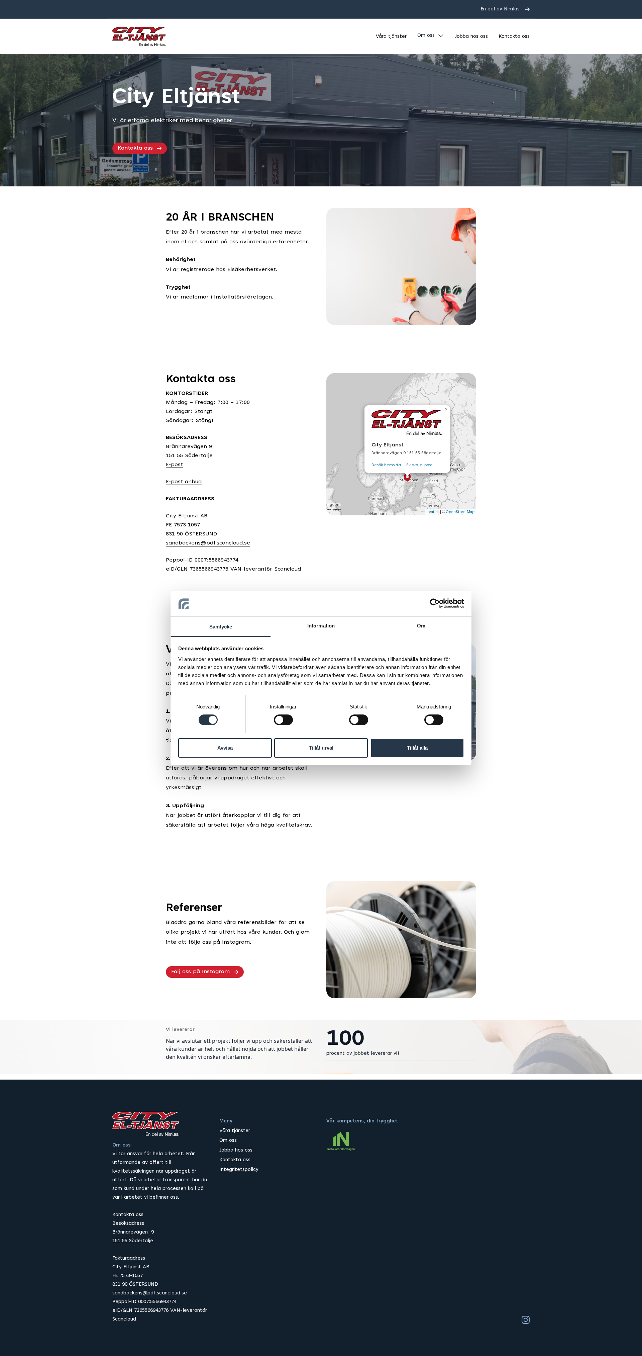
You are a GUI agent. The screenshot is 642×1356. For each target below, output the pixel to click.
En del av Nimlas (500, 9)
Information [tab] (321, 625)
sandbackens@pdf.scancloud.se (208, 543)
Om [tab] (421, 625)
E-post (174, 465)
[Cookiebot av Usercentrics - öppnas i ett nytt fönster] (435, 603)
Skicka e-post (419, 465)
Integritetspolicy (238, 1169)
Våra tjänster (391, 36)
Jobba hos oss (471, 36)
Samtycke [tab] (220, 626)
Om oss (426, 35)
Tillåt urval (321, 748)
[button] (407, 477)
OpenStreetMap (460, 512)
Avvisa (225, 748)
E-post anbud (184, 482)
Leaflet (433, 512)
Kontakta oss (514, 36)
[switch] (283, 719)
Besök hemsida (386, 465)
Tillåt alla (417, 748)
